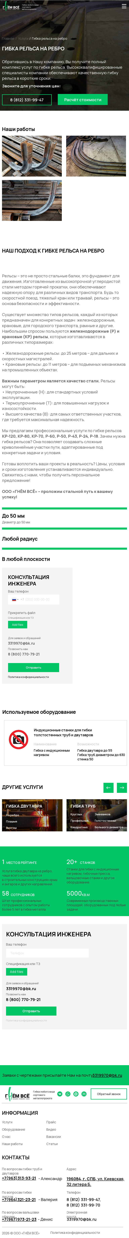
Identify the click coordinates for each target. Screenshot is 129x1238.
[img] (124, 6)
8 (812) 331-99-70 (83, 1205)
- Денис (45, 1219)
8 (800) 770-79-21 (23, 999)
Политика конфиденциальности (28, 677)
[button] (83, 99)
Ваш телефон (18, 591)
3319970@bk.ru (21, 988)
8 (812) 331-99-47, (84, 1199)
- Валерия (47, 1199)
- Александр (50, 1178)
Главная (8, 38)
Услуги (23, 38)
